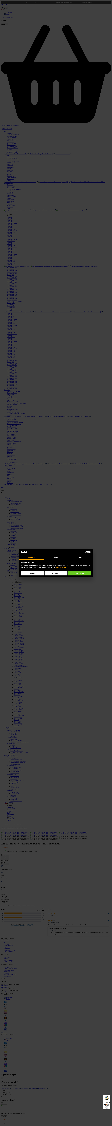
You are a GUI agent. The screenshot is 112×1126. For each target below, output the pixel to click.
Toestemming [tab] (31, 557)
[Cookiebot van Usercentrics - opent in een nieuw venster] (84, 552)
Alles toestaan (80, 573)
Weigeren (32, 573)
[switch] (106, 1107)
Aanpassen (55, 573)
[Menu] (109, 1096)
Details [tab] (56, 557)
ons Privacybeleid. (61, 567)
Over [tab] (80, 557)
